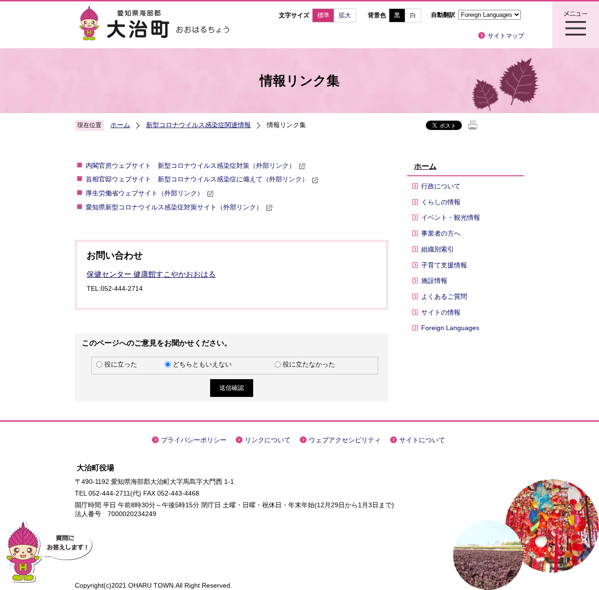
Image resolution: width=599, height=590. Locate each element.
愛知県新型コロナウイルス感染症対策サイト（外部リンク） (174, 207)
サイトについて (422, 440)
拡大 (345, 15)
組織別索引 (437, 249)
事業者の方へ (440, 233)
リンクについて (268, 440)
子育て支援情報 (444, 265)
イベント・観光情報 (450, 217)
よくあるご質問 (444, 296)
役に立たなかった (309, 364)
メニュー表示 (575, 24)
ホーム (120, 125)
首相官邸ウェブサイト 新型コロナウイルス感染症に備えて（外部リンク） (197, 179)
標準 (323, 15)
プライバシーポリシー (193, 440)
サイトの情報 (440, 312)
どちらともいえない (202, 364)
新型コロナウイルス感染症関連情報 (198, 125)
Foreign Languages (450, 327)
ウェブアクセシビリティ (345, 440)
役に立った (120, 364)
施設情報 (434, 280)
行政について (440, 186)
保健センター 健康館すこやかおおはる (151, 274)
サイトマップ (506, 35)
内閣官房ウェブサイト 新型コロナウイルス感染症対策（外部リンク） (190, 165)
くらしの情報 (440, 202)
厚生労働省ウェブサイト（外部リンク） (145, 193)
